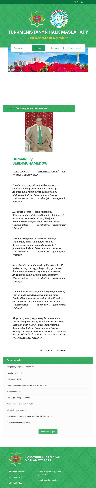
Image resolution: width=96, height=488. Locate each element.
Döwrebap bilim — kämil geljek (18, 422)
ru (82, 2)
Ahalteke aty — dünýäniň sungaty (20, 404)
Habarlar (11, 108)
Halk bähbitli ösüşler (14, 379)
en (78, 2)
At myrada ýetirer (13, 391)
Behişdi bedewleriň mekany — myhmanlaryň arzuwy (27, 385)
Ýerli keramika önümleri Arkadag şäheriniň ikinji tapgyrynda (29, 416)
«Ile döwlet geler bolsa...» (16, 410)
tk (75, 2)
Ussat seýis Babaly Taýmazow (18, 398)
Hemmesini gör (48, 431)
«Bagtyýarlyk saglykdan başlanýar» (20, 367)
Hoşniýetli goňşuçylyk (15, 373)
